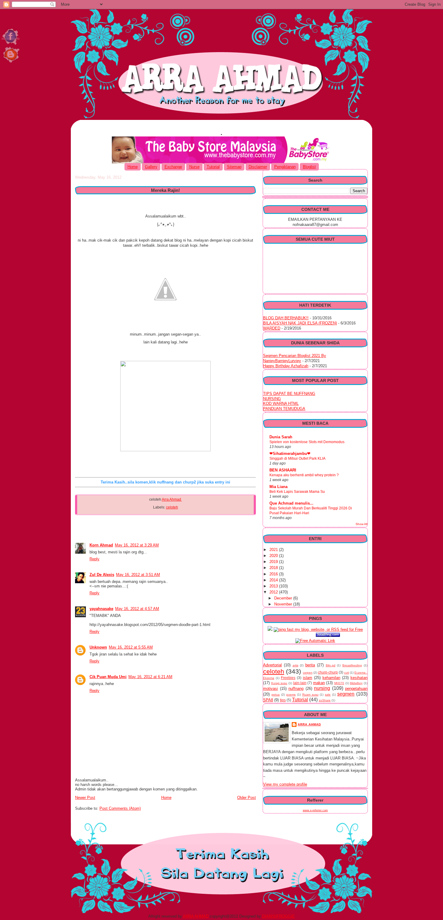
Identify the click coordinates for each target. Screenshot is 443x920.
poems (291, 694)
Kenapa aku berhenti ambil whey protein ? (304, 475)
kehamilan (331, 677)
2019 (274, 561)
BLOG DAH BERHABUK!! (286, 318)
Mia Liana (278, 486)
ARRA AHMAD (196, 916)
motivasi (270, 688)
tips (283, 700)
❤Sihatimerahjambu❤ (289, 453)
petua (276, 694)
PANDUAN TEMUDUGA (284, 408)
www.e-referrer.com (315, 810)
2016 (274, 574)
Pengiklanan (285, 166)
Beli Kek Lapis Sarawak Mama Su (297, 492)
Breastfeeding (352, 665)
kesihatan (358, 677)
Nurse (194, 166)
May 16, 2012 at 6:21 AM (150, 676)
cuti (346, 672)
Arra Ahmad (172, 499)
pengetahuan (356, 688)
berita (310, 665)
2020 (274, 555)
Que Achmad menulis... (291, 503)
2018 (274, 567)
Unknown (98, 647)
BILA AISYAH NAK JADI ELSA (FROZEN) (300, 323)
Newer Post (85, 797)
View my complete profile (285, 784)
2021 (274, 549)
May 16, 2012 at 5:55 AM (131, 647)
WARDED (271, 328)
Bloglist (309, 166)
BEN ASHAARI (282, 470)
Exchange (173, 166)
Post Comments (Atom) (120, 808)
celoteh (172, 507)
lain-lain (299, 683)
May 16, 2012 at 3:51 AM (138, 574)
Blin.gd (330, 665)
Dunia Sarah (280, 437)
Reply (94, 559)
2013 (274, 586)
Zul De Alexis (102, 574)
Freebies (288, 678)
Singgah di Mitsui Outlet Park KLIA (297, 458)
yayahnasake (101, 608)
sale (328, 694)
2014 (274, 580)
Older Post (246, 797)
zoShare (325, 700)
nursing (322, 688)
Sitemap (234, 166)
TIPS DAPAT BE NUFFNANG (289, 393)
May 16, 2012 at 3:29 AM (137, 545)
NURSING (272, 398)
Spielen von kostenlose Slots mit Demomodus (306, 442)
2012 (274, 592)
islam (307, 677)
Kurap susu (279, 683)
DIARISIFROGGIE (278, 916)
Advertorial (272, 665)
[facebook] (11, 63)
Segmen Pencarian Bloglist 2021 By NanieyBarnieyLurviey (294, 358)
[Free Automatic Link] (315, 640)
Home (132, 166)
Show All (361, 524)
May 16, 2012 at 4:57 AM (137, 608)
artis (295, 665)
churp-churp (328, 672)
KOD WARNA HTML (281, 403)
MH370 (339, 683)
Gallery (151, 166)
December (283, 598)
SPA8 (268, 700)
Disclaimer (258, 166)
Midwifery (356, 683)
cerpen (308, 672)
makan (319, 683)
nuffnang (295, 688)
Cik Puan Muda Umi (108, 676)
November (283, 604)
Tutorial (213, 166)
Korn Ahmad (101, 545)
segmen (345, 693)
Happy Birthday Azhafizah (285, 366)
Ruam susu (310, 694)
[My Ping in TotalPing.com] (328, 635)
